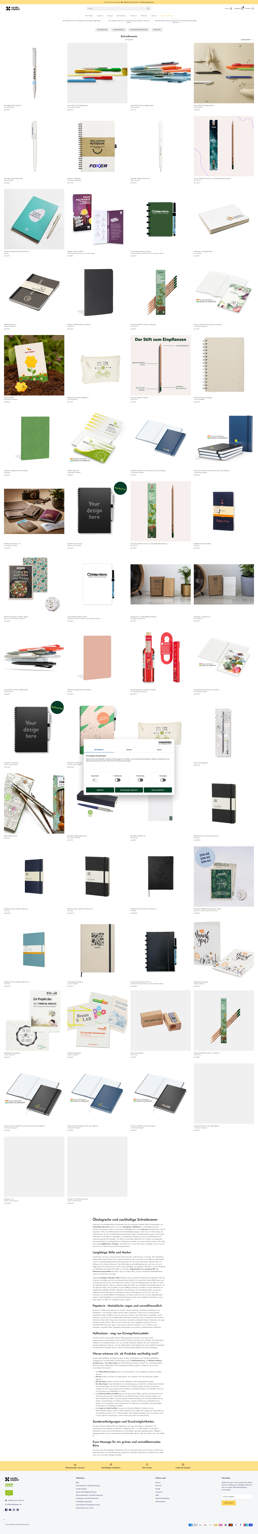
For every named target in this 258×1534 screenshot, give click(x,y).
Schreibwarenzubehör (138, 30)
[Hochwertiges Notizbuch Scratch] (97, 584)
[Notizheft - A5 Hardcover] (97, 511)
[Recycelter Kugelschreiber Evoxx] (161, 146)
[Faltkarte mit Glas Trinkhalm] (97, 219)
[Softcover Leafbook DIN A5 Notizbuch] (97, 292)
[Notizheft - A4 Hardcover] (97, 730)
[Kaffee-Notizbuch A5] (34, 292)
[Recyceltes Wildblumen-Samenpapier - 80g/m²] (224, 876)
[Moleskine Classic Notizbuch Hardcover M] (97, 876)
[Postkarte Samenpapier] (97, 1020)
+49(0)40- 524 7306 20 (15, 1500)
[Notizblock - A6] (34, 1167)
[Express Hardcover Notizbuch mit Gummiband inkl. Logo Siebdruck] (34, 1093)
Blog (77, 1482)
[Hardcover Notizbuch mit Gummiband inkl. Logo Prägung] (161, 438)
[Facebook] (6, 1510)
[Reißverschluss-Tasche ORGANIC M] (161, 730)
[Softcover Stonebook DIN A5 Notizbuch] (97, 657)
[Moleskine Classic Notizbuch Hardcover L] (224, 803)
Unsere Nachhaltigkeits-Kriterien (86, 1492)
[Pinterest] (18, 1510)
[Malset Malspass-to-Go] (34, 803)
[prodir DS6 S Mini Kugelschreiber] (97, 73)
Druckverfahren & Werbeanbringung (88, 1485)
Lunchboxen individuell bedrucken (87, 1498)
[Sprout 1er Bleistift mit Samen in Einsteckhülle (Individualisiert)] (224, 146)
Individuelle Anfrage (167, 16)
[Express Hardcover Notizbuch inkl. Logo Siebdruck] (97, 1093)
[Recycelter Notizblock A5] (161, 803)
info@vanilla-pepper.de (14, 1504)
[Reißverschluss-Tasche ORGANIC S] (97, 365)
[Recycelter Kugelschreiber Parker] (97, 803)
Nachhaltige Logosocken (84, 1501)
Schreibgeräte (118, 30)
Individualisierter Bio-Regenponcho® (88, 1505)
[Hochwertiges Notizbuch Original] (161, 219)
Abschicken (228, 1503)
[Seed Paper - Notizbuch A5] (224, 584)
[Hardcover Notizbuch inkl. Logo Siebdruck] (224, 1093)
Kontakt (158, 1489)
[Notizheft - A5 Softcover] (34, 730)
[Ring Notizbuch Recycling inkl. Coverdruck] (224, 657)
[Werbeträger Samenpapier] (34, 1020)
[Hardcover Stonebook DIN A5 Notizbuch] (34, 219)
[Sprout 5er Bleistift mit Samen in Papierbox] (161, 292)
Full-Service (133, 16)
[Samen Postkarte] (34, 365)
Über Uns (154, 16)
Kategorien (100, 16)
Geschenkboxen (121, 16)
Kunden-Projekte (81, 1489)
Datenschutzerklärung (162, 1498)
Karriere (158, 1482)
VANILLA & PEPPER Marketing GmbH (19, 1524)
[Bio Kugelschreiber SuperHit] (34, 73)
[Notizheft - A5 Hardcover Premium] (97, 1167)
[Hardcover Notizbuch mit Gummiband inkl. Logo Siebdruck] (224, 438)
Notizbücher (102, 30)
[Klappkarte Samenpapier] (224, 949)
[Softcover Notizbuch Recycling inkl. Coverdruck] (224, 292)
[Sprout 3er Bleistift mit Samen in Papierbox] (224, 1020)
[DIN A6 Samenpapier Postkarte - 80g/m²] (34, 584)
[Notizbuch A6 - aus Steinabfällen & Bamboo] (161, 584)
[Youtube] (10, 1510)
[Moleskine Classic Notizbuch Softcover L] (34, 876)
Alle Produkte (89, 16)
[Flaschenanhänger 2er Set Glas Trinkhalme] (161, 657)
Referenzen (144, 16)
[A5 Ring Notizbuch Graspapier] (224, 365)
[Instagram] (14, 1510)
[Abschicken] (148, 8)
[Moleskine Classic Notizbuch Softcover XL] (34, 949)
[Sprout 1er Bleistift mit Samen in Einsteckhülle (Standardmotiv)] (161, 511)
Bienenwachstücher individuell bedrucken (89, 1495)
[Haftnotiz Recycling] (97, 438)
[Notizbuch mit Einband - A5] (34, 511)
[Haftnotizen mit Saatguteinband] (224, 219)
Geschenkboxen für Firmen (85, 1508)
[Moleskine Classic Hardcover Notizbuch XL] (161, 876)
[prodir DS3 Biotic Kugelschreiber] (224, 73)
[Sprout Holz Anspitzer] (161, 1020)
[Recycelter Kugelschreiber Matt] (34, 146)
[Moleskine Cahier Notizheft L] (224, 511)
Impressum (159, 1492)
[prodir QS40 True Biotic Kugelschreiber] (34, 657)
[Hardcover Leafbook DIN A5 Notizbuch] (34, 438)
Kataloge (110, 16)
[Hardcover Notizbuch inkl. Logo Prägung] (161, 1093)
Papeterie (157, 30)
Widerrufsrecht (160, 1501)
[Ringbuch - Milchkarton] (97, 146)
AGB (157, 1495)
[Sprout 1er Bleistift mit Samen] (161, 365)
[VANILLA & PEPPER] (13, 8)
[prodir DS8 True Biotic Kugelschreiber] (161, 73)
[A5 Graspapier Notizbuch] (97, 949)
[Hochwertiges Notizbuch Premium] (161, 949)
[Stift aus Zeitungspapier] (224, 730)
